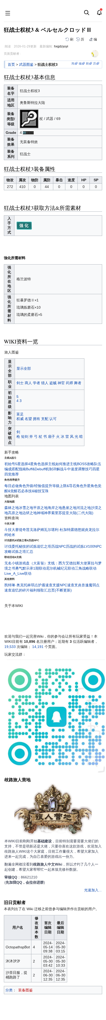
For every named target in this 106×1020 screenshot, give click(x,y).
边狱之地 (29, 513)
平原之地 (40, 508)
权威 (20, 419)
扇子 (51, 436)
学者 (36, 383)
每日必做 (11, 486)
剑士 (20, 383)
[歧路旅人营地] (53, 811)
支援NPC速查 (63, 585)
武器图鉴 (26, 64)
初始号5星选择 (16, 464)
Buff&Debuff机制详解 (43, 469)
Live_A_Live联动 (17, 573)
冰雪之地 (26, 508)
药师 (69, 383)
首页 (11, 64)
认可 (53, 419)
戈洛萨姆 (37, 530)
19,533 (10, 647)
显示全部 (23, 368)
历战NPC (58, 546)
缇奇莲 (24, 530)
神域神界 (44, 513)
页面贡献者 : (12, 53)
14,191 (37, 647)
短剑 (24, 436)
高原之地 (15, 513)
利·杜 (59, 530)
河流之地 (83, 508)
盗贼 (53, 383)
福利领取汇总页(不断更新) (51, 590)
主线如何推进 (59, 464)
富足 (20, 414)
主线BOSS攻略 (82, 464)
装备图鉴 (25, 990)
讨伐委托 (11, 546)
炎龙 (88, 530)
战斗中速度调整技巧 (76, 469)
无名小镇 (11, 563)
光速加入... (93, 890)
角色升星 (83, 486)
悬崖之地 (69, 508)
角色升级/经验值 (32, 486)
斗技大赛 (11, 530)
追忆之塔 (44, 546)
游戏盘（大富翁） (33, 563)
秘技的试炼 (28, 546)
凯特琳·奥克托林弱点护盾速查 (28, 585)
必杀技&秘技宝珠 (35, 491)
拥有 (36, 419)
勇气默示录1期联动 (30, 568)
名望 (28, 419)
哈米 (11, 535)
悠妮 (81, 530)
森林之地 (11, 508)
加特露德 (70, 530)
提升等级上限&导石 (60, 486)
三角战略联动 (85, 568)
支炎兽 (79, 585)
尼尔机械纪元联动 (60, 568)
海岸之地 (55, 508)
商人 (28, 383)
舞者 (77, 383)
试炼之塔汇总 (22, 551)
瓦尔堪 (49, 530)
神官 (61, 383)
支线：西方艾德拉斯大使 (67, 563)
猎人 (44, 383)
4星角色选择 (38, 464)
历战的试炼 (75, 546)
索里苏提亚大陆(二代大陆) (72, 513)
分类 (9, 990)
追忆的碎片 (21, 590)
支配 (44, 419)
